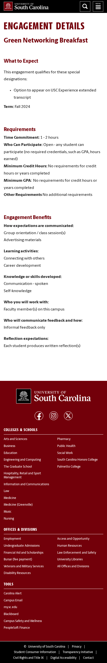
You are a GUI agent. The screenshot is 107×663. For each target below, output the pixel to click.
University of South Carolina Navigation (98, 6)
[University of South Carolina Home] (26, 6)
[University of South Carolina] (53, 396)
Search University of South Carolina (85, 6)
